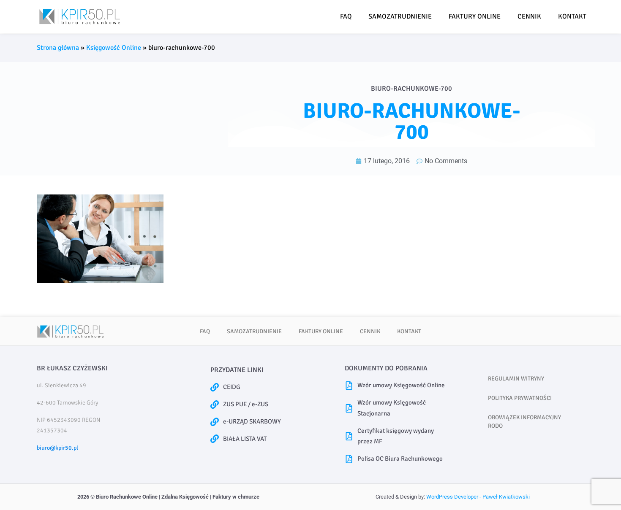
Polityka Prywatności (520, 398)
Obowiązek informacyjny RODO (524, 421)
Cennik (529, 16)
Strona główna (58, 47)
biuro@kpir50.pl (57, 447)
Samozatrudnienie (400, 16)
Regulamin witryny (516, 378)
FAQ (345, 16)
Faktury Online (475, 16)
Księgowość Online (113, 47)
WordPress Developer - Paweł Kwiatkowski (478, 497)
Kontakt (572, 16)
